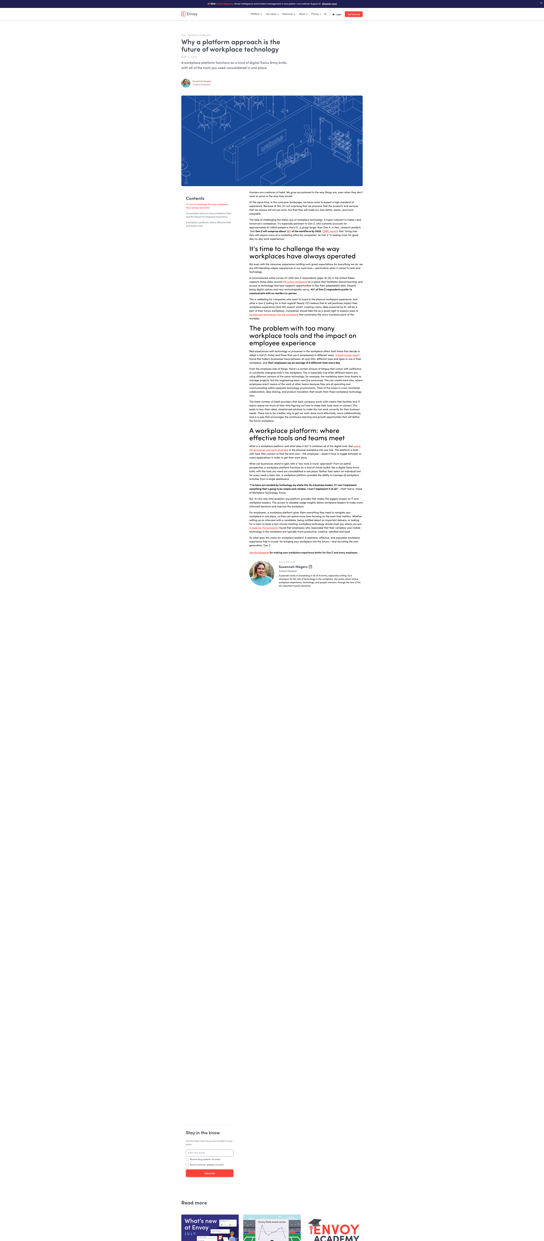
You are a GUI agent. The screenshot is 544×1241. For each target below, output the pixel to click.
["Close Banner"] (541, 3)
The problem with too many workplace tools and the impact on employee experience (208, 215)
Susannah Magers (202, 81)
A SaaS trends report (347, 355)
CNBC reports (330, 231)
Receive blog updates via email (205, 1159)
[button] (256, 14)
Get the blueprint (259, 552)
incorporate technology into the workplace (273, 315)
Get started (354, 14)
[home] (189, 13)
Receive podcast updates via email (207, 1165)
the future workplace (295, 282)
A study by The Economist (264, 528)
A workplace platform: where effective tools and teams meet (208, 224)
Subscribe (210, 1173)
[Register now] (329, 4)
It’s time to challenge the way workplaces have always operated (207, 206)
